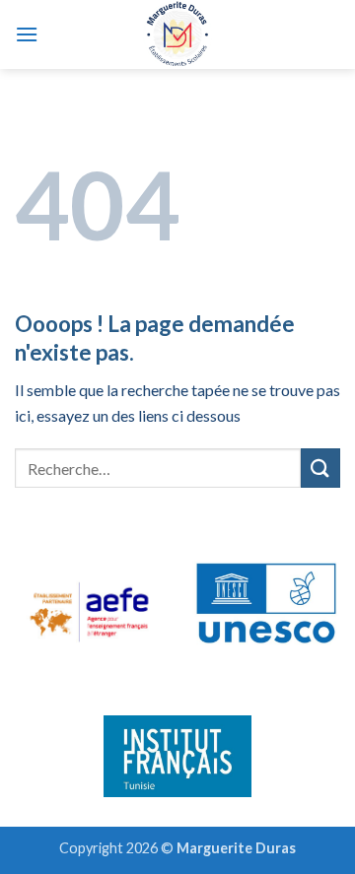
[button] (26, 34)
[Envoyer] (320, 467)
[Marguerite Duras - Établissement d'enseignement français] (178, 34)
